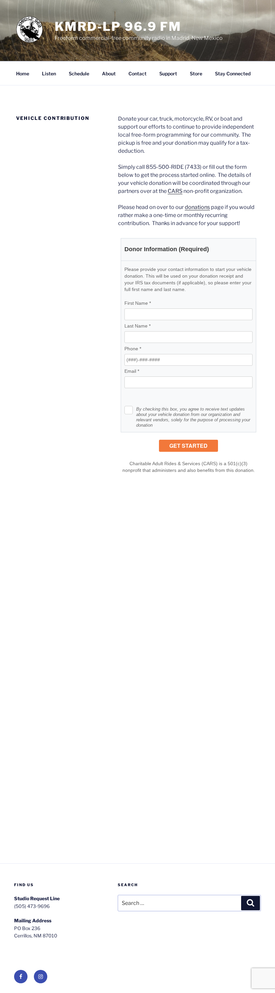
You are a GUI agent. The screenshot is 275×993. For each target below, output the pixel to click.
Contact (137, 73)
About (109, 73)
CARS (175, 191)
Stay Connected (233, 73)
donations (197, 207)
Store (196, 73)
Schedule (79, 73)
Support (168, 73)
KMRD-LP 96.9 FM (118, 26)
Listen (49, 73)
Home (22, 73)
